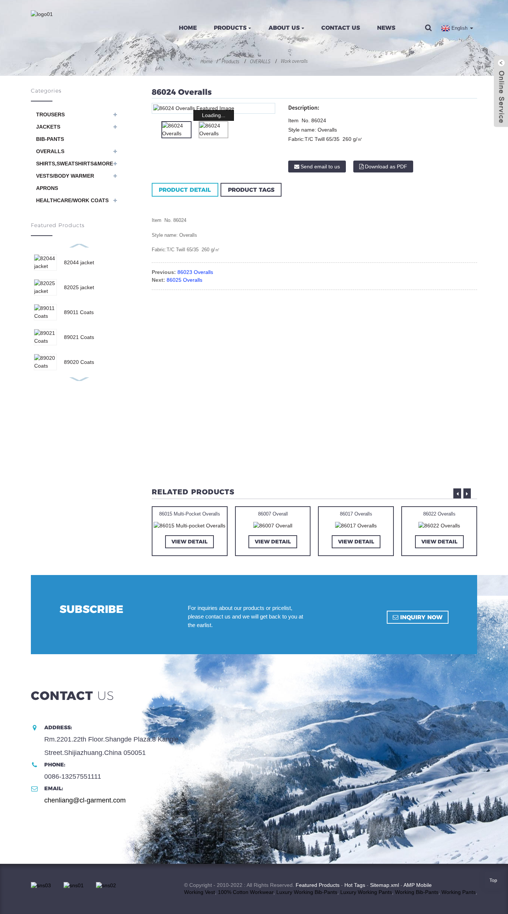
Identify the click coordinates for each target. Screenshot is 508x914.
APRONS (47, 188)
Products (230, 27)
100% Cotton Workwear (245, 892)
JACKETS (48, 127)
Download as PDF (386, 166)
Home (188, 27)
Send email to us (320, 166)
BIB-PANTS (50, 139)
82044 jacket (79, 262)
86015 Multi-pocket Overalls (189, 514)
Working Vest (199, 892)
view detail (189, 541)
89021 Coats (79, 337)
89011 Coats (79, 312)
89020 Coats (79, 362)
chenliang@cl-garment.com (85, 800)
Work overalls (294, 61)
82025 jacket (79, 287)
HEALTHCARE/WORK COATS (72, 200)
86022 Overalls (439, 514)
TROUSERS (50, 114)
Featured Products (318, 885)
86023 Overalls (195, 272)
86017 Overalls (356, 514)
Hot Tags (354, 885)
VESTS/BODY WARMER (65, 176)
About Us (284, 27)
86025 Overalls (184, 280)
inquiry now (421, 617)
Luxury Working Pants (366, 892)
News (386, 27)
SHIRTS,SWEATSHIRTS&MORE (74, 164)
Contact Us (340, 27)
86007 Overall (273, 514)
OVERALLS (260, 61)
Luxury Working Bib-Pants (306, 892)
